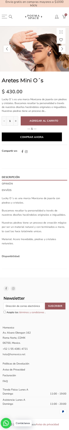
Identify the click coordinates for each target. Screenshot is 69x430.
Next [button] (62, 49)
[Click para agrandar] (61, 32)
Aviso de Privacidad (14, 369)
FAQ (5, 381)
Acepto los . (25, 312)
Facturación (9, 375)
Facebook (22, 151)
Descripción (11, 177)
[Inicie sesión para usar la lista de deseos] (61, 40)
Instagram (26, 151)
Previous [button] (7, 49)
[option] (34, 49)
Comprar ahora (32, 137)
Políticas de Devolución (16, 363)
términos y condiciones (32, 312)
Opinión (7, 183)
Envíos (7, 190)
